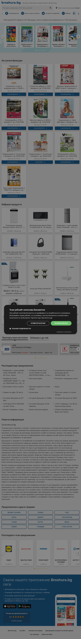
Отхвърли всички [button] (38, 323)
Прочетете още (46, 318)
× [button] (73, 307)
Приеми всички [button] (61, 323)
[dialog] (40, 319)
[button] (20, 328)
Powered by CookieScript (64, 332)
